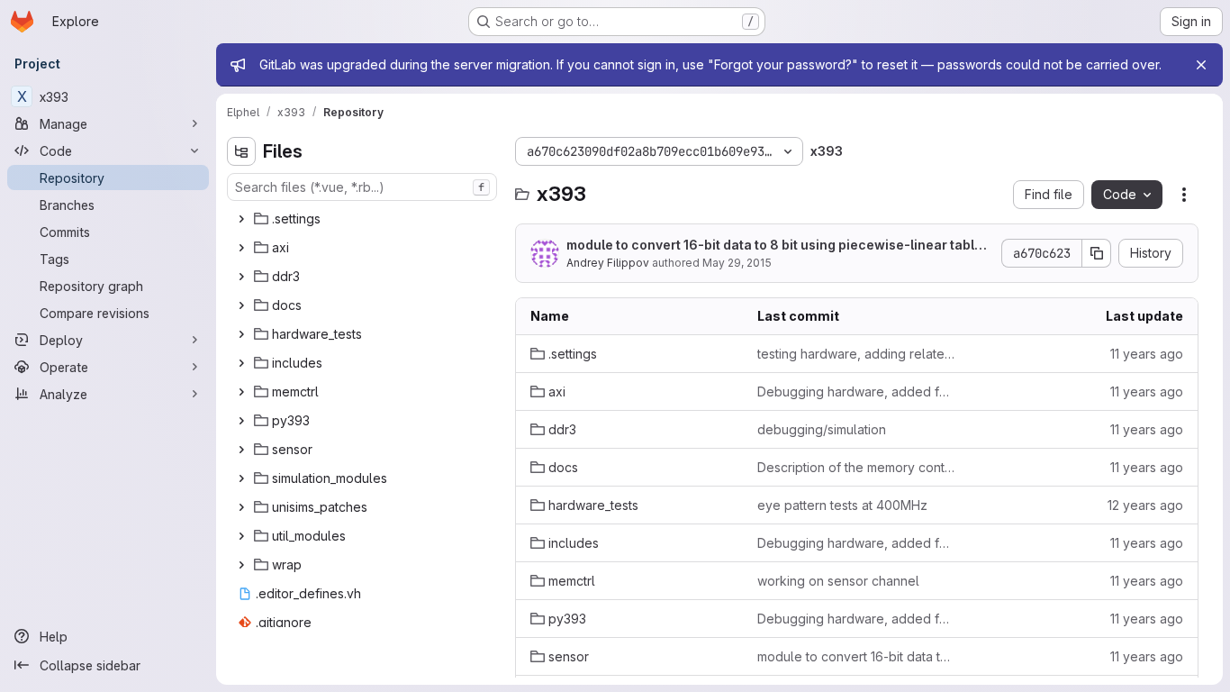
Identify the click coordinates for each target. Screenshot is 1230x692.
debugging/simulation (821, 429)
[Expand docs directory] (241, 305)
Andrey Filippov (607, 262)
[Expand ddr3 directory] (241, 276)
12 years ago (1145, 505)
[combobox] (362, 187)
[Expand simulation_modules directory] (241, 478)
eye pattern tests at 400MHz (842, 505)
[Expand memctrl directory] (241, 392)
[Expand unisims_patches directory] (241, 507)
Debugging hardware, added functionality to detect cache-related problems (856, 391)
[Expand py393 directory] (241, 421)
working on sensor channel (838, 580)
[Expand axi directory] (241, 248)
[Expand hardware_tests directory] (241, 334)
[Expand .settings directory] (241, 219)
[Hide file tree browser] (241, 151)
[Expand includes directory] (241, 363)
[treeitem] (364, 219)
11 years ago (1146, 353)
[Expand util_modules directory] (241, 536)
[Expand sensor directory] (241, 449)
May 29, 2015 (737, 262)
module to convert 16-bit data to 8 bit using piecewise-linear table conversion (774, 245)
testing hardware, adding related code (856, 353)
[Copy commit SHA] (1096, 253)
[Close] (1201, 65)
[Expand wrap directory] (241, 565)
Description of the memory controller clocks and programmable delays (856, 467)
